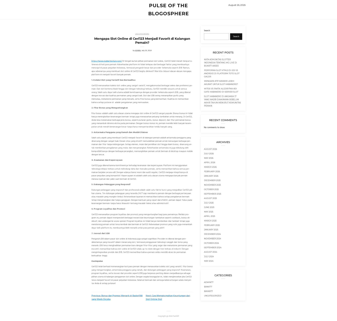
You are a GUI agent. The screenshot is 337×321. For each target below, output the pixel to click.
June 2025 (209, 207)
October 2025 (211, 189)
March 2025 (210, 221)
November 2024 (212, 238)
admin (138, 50)
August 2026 (210, 149)
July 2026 (209, 153)
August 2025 (210, 198)
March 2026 (210, 167)
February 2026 (212, 171)
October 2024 (211, 243)
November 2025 (212, 185)
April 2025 (209, 216)
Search (207, 30)
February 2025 (212, 225)
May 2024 (208, 261)
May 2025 (208, 212)
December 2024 (212, 234)
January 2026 (211, 176)
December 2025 (212, 180)
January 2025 (211, 229)
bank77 (208, 287)
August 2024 (210, 252)
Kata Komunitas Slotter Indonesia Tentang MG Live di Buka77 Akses (220, 62)
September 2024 (212, 247)
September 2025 (212, 194)
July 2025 (209, 203)
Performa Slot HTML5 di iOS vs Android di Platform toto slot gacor (221, 73)
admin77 (208, 282)
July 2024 (209, 256)
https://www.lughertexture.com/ (106, 61)
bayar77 (208, 291)
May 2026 (208, 158)
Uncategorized (142, 34)
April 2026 (209, 162)
